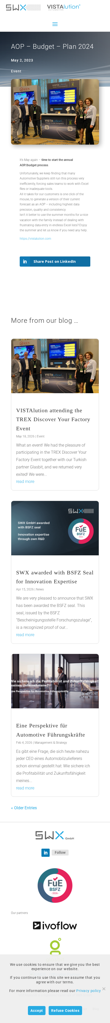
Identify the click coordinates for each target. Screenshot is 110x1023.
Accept (36, 1011)
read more (25, 481)
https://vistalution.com (35, 238)
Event (41, 436)
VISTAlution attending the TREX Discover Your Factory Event (53, 419)
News (40, 589)
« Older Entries (24, 807)
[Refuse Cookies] (103, 988)
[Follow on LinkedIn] (45, 853)
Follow (60, 852)
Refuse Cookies (65, 1011)
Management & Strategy (51, 742)
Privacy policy (88, 991)
